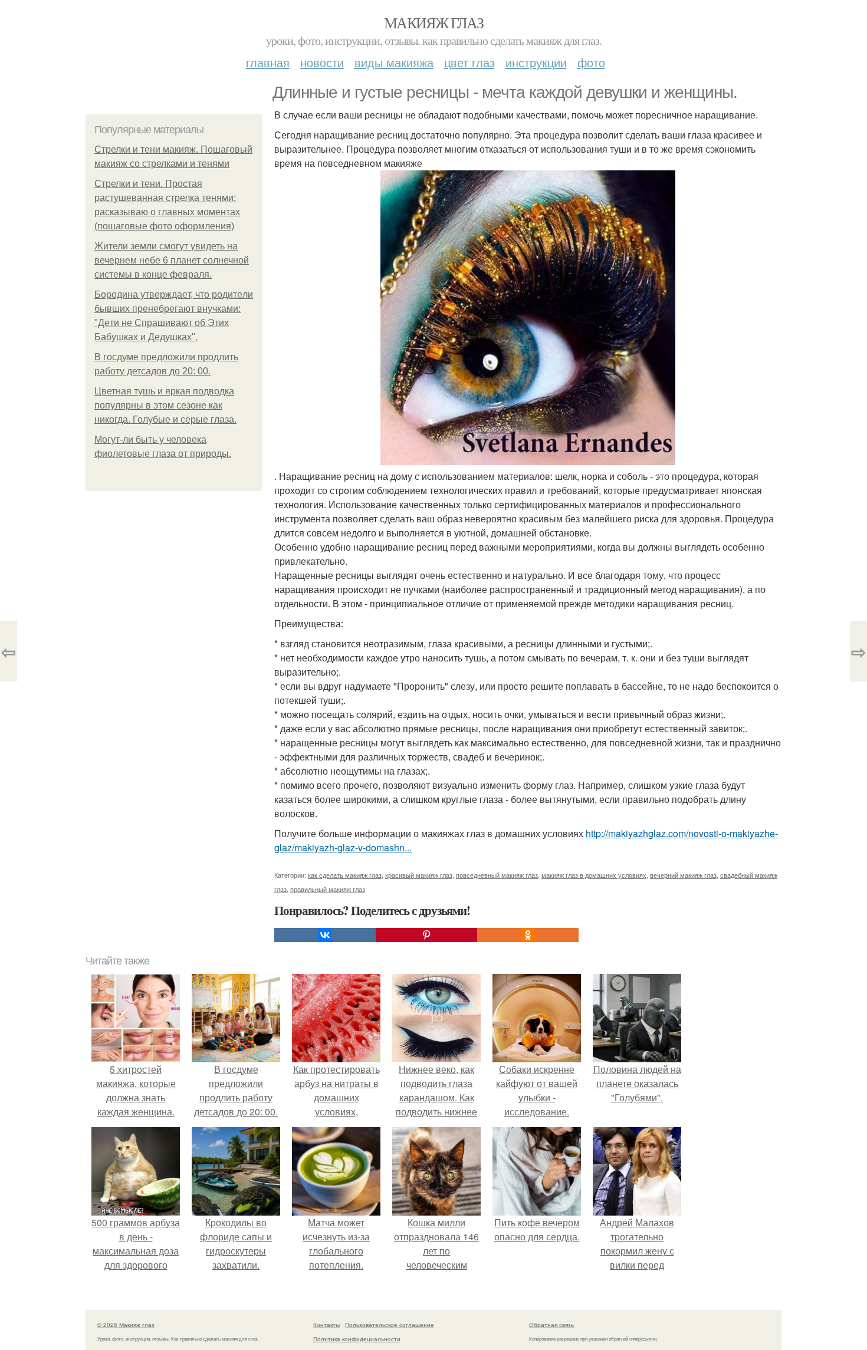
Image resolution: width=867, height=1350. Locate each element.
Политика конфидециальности (356, 1339)
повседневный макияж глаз (497, 875)
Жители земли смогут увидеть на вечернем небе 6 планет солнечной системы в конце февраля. (171, 260)
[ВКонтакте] (325, 935)
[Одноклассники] (528, 935)
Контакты (326, 1325)
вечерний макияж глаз (683, 875)
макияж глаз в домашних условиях (593, 875)
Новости (322, 62)
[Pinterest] (426, 935)
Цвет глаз (469, 62)
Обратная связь (551, 1325)
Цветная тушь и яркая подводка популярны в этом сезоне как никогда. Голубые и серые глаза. (165, 405)
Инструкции (536, 62)
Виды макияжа (394, 62)
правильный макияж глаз (327, 889)
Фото (591, 62)
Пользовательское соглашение (389, 1325)
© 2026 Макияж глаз (126, 1325)
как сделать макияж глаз (345, 875)
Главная (268, 62)
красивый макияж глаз (418, 875)
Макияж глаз (433, 22)
